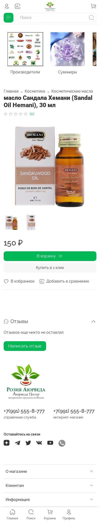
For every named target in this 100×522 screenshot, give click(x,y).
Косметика (35, 91)
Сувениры (67, 72)
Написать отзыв (25, 345)
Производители (25, 72)
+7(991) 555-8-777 (24, 411)
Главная (11, 91)
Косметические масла (72, 91)
